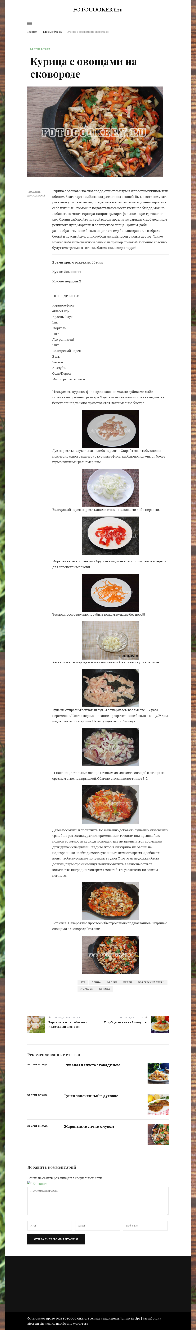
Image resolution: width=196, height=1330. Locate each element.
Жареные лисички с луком (89, 1126)
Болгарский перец (151, 982)
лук (83, 982)
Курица (104, 988)
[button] (37, 1184)
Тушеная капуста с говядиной (92, 1065)
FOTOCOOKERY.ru (98, 9)
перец (127, 982)
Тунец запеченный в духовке (91, 1096)
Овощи (112, 982)
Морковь (86, 988)
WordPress (80, 1323)
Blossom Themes (38, 1323)
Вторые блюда (40, 49)
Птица (96, 982)
